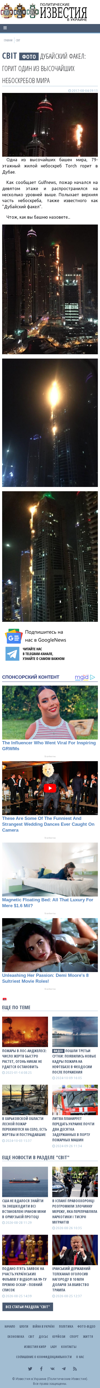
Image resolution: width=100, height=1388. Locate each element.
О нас (80, 1357)
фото (29, 56)
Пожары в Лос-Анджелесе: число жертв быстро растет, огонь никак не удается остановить (24, 1058)
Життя (88, 1336)
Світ (9, 55)
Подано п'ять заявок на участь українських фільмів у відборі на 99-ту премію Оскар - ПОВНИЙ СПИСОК (24, 1279)
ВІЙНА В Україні (44, 1326)
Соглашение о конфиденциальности (44, 1357)
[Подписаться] (36, 636)
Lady (53, 1346)
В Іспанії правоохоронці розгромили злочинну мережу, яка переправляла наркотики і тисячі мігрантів (74, 1211)
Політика (66, 1326)
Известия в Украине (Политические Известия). (52, 1379)
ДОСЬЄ (43, 1336)
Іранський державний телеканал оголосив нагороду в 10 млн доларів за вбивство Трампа (71, 1279)
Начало (10, 1326)
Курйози (58, 1336)
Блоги (23, 1326)
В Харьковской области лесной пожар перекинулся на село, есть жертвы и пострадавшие (24, 1126)
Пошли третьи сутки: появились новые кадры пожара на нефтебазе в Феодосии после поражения (74, 1061)
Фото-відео (86, 1326)
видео (58, 1051)
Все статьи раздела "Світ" (28, 1306)
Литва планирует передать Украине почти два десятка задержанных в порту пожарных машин (73, 1129)
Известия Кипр (35, 1346)
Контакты (68, 1346)
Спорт (74, 1336)
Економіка (15, 1336)
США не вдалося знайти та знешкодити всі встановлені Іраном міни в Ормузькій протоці (24, 1208)
